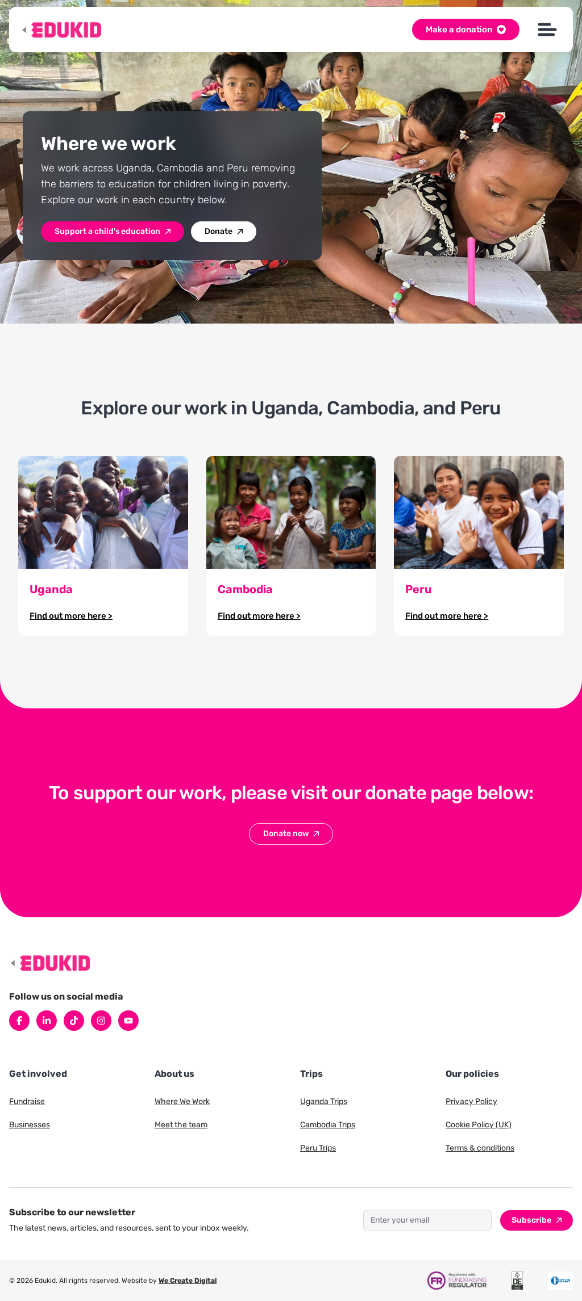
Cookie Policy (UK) (479, 1125)
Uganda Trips (323, 1101)
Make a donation (459, 29)
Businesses (29, 1125)
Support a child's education (107, 231)
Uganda (51, 589)
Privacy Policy (471, 1101)
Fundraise (27, 1101)
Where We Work (182, 1101)
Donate (218, 231)
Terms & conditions (480, 1148)
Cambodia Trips (327, 1125)
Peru (418, 589)
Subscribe (531, 1220)
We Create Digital (188, 1281)
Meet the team (181, 1125)
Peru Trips (318, 1148)
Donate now (286, 833)
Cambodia (245, 589)
